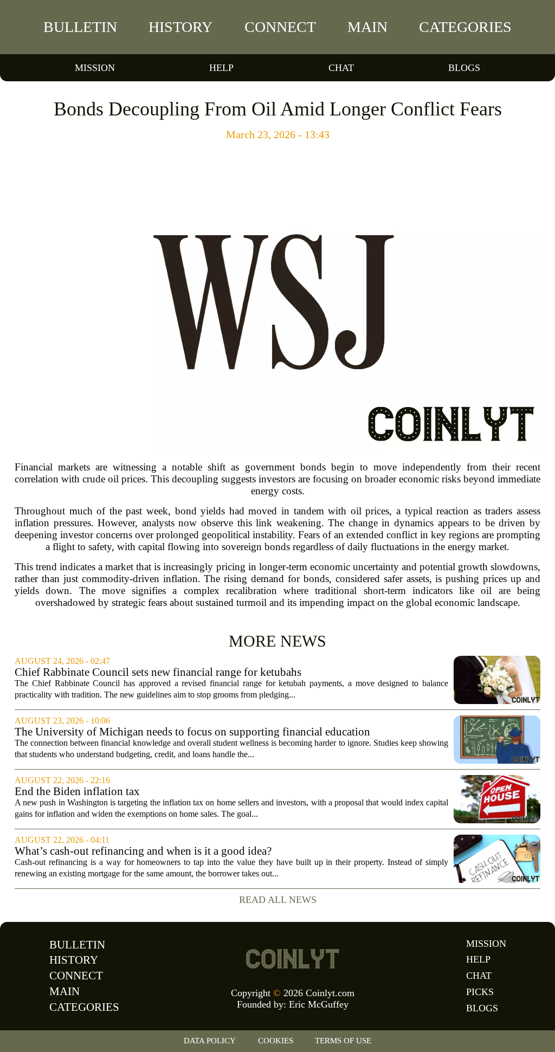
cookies (275, 1040)
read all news (278, 899)
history (180, 26)
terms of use (343, 1040)
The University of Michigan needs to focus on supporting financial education (192, 732)
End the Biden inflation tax (77, 791)
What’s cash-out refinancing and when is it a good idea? (143, 851)
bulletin (80, 26)
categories (465, 26)
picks (480, 991)
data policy (210, 1040)
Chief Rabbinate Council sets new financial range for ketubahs (158, 672)
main (367, 26)
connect (280, 26)
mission (95, 67)
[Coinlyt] (292, 958)
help (221, 67)
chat (341, 67)
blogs (464, 67)
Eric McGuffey (319, 1004)
